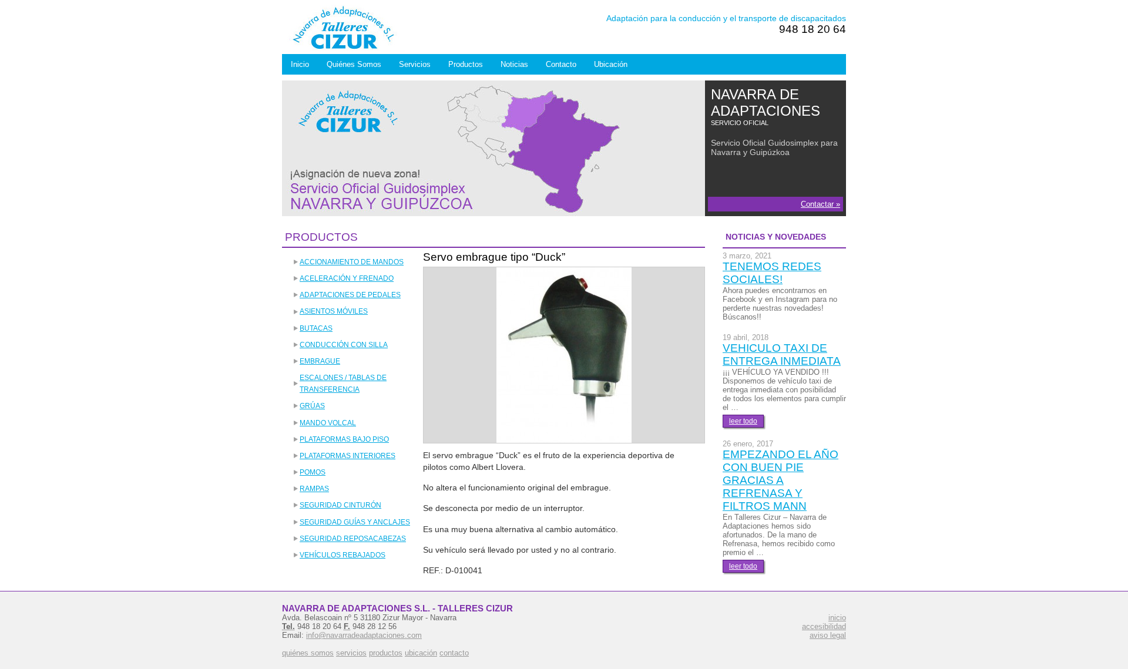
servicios (351, 652)
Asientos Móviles (334, 311)
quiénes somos (308, 652)
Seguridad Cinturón (340, 505)
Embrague (320, 361)
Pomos (312, 472)
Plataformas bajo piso (344, 439)
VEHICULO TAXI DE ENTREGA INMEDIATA (782, 354)
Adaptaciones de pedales (350, 294)
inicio (837, 617)
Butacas (316, 328)
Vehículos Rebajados (342, 555)
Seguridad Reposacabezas (353, 538)
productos (385, 652)
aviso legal (828, 635)
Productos (465, 64)
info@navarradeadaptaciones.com (364, 635)
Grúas (312, 405)
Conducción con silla (344, 344)
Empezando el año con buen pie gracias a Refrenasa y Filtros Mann (780, 480)
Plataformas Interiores (347, 455)
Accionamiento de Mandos (352, 261)
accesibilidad (824, 626)
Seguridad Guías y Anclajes (355, 522)
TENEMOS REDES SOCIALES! (772, 272)
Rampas (314, 488)
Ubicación (610, 64)
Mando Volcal (328, 422)
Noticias (514, 64)
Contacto (561, 64)
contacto (454, 652)
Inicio (300, 64)
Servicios (415, 64)
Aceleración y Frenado (347, 278)
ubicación (421, 652)
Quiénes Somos (354, 64)
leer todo (743, 421)
